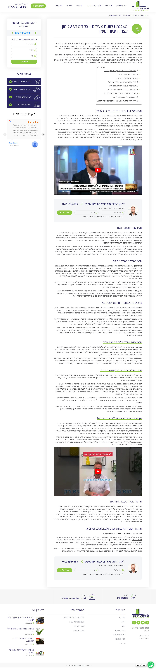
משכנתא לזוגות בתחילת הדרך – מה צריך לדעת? (120, 71)
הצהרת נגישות (144, 638)
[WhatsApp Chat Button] (151, 665)
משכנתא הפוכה (78, 630)
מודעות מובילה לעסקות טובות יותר (124, 97)
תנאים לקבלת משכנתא (66, 266)
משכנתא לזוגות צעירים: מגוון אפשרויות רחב (121, 89)
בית (148, 15)
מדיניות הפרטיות (89, 216)
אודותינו (108, 5)
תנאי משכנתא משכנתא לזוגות (126, 78)
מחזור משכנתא (94, 397)
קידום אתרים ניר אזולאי (73, 665)
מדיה (80, 5)
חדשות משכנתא (119, 634)
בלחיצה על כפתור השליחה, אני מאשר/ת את (102, 217)
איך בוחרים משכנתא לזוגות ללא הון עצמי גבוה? (120, 93)
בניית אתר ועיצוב (86, 665)
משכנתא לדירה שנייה (76, 621)
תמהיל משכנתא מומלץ (73, 276)
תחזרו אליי (65, 212)
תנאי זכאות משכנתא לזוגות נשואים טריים (122, 86)
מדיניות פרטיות (144, 635)
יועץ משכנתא (121, 5)
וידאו (123, 621)
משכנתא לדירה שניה (77, 548)
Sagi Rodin (13, 143)
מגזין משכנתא (120, 639)
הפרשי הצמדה (77, 506)
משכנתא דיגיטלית (76, 235)
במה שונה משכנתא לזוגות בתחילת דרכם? (122, 82)
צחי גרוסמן (138, 266)
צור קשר (58, 5)
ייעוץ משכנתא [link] (124, 134)
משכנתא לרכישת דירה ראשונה (73, 617)
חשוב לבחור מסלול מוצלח (127, 74)
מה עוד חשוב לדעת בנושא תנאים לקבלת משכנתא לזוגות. (116, 101)
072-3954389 (22, 33)
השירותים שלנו (94, 5)
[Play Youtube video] (98, 170)
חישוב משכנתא (76, 386)
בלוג (70, 5)
